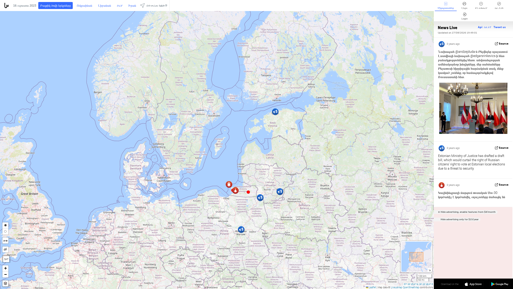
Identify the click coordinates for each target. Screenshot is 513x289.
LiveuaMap (396, 287)
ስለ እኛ (488, 27)
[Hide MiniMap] (429, 270)
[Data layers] (5, 283)
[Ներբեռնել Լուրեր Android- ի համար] (500, 284)
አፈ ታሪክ (499, 8)
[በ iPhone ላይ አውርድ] (474, 284)
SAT (6, 259)
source (503, 43)
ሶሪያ (119, 5)
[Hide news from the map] (5, 249)
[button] (248, 192)
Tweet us (499, 27)
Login (464, 18)
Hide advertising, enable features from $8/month (468, 212)
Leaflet (372, 287)
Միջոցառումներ (446, 8)
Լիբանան (104, 5)
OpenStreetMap (411, 287)
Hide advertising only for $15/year (460, 219)
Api (480, 27)
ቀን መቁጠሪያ (481, 8)
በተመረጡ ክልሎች (157, 5)
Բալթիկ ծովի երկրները (55, 5)
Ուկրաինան (84, 5)
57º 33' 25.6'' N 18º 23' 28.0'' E (418, 284)
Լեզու (464, 8)
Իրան (132, 5)
